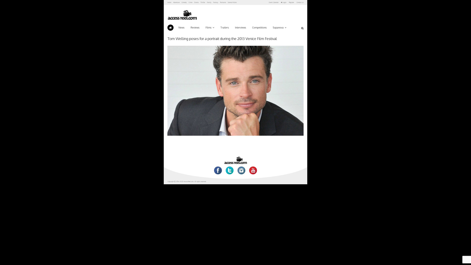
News (181, 27)
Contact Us (300, 2)
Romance (223, 2)
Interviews (240, 27)
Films (208, 27)
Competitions (259, 27)
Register (291, 2)
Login (284, 2)
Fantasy (215, 2)
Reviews (195, 27)
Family (209, 2)
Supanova (278, 27)
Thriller (202, 2)
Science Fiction (232, 2)
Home (170, 28)
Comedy (184, 2)
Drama (196, 2)
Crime (190, 2)
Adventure (176, 2)
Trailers (224, 27)
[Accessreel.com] (182, 20)
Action (169, 2)
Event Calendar (274, 2)
